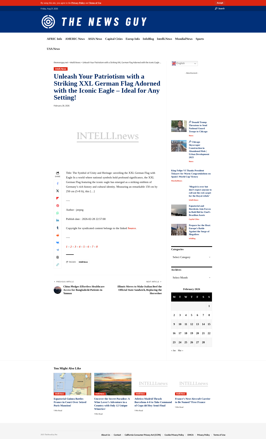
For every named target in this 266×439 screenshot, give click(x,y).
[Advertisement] (197, 94)
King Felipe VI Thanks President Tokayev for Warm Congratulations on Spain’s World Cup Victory (191, 173)
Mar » (180, 350)
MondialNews (176, 181)
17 (180, 333)
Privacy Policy (78, 3)
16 (174, 333)
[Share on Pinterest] (57, 205)
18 (185, 333)
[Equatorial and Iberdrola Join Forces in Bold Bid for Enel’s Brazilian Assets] (179, 210)
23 (174, 342)
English (180, 63)
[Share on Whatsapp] (57, 213)
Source (132, 228)
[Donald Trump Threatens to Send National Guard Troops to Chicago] (179, 126)
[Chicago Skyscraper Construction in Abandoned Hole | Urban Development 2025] (179, 146)
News (191, 136)
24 (180, 342)
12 (191, 324)
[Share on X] (57, 191)
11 (186, 324)
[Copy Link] (57, 264)
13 (197, 324)
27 (197, 342)
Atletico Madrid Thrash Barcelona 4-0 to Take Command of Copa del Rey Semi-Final (153, 402)
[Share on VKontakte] (57, 242)
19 (191, 333)
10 (180, 324)
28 (203, 342)
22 (209, 333)
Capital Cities (194, 219)
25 (185, 342)
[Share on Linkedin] (57, 220)
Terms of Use (95, 3)
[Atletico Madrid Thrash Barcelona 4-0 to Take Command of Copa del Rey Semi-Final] (153, 384)
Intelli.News (60, 69)
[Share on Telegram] (57, 250)
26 (191, 342)
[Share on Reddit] (57, 235)
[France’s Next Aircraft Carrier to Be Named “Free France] (193, 384)
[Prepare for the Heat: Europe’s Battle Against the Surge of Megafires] (179, 229)
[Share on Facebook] (57, 183)
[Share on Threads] (57, 257)
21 (203, 333)
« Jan (173, 350)
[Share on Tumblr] (57, 227)
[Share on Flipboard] (57, 198)
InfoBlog (192, 238)
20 (197, 333)
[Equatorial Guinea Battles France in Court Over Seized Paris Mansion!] (72, 384)
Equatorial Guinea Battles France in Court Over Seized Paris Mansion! (70, 402)
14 (203, 324)
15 (209, 324)
